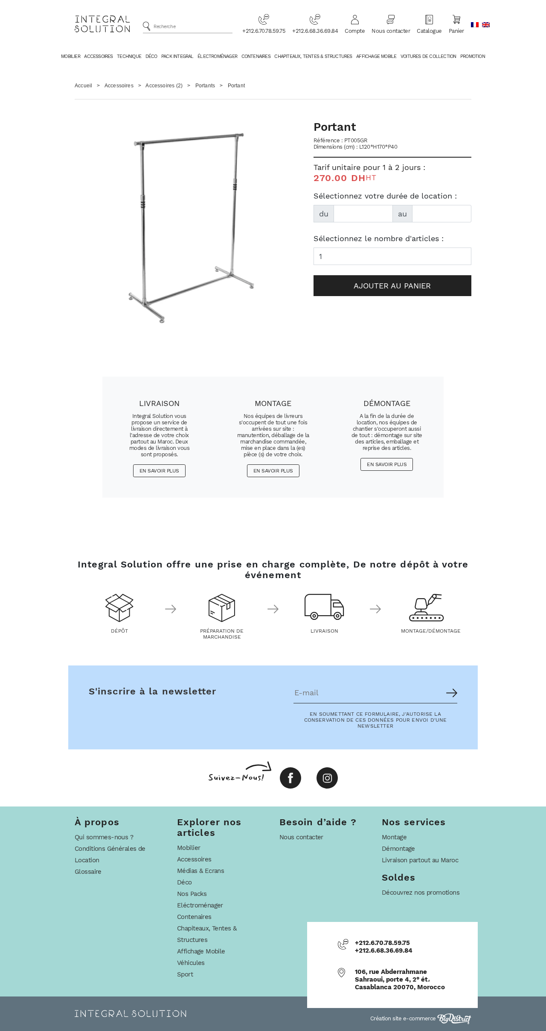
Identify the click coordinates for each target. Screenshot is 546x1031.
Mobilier (70, 56)
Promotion (472, 56)
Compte (355, 31)
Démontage (398, 848)
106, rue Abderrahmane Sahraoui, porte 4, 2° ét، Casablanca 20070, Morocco (400, 979)
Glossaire (88, 871)
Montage (394, 837)
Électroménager (217, 56)
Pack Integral (177, 56)
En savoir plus (159, 471)
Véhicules (191, 963)
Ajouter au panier (392, 285)
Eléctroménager (200, 905)
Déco (151, 56)
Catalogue (429, 31)
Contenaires (255, 56)
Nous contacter (391, 31)
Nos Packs (192, 894)
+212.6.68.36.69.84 (315, 31)
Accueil (83, 86)
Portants (205, 86)
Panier (456, 31)
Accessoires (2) (164, 86)
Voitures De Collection (428, 56)
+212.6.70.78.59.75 (263, 31)
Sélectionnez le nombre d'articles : (379, 238)
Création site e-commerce (404, 1018)
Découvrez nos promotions (420, 892)
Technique (129, 56)
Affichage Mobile (376, 56)
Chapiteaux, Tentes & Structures (313, 56)
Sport (185, 974)
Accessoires (98, 56)
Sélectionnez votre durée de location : (385, 195)
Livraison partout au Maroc (420, 860)
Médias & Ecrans (200, 871)
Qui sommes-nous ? (104, 837)
